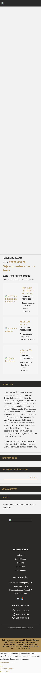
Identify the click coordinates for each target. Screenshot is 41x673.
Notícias (20, 563)
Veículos (20, 555)
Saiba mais (4, 662)
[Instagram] (20, 633)
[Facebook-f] (15, 633)
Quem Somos (20, 559)
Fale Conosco (20, 571)
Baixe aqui (33, 477)
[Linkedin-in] (25, 633)
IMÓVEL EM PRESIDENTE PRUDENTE (28, 291)
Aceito (14, 663)
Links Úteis (20, 567)
